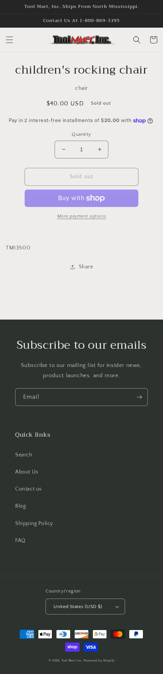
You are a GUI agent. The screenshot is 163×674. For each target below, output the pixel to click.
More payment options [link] (81, 216)
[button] (9, 39)
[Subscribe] (139, 397)
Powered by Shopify (99, 660)
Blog (20, 506)
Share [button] (86, 267)
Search (24, 455)
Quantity (81, 134)
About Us (26, 472)
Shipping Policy (34, 523)
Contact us (28, 489)
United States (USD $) (77, 606)
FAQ (20, 541)
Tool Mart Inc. (72, 660)
